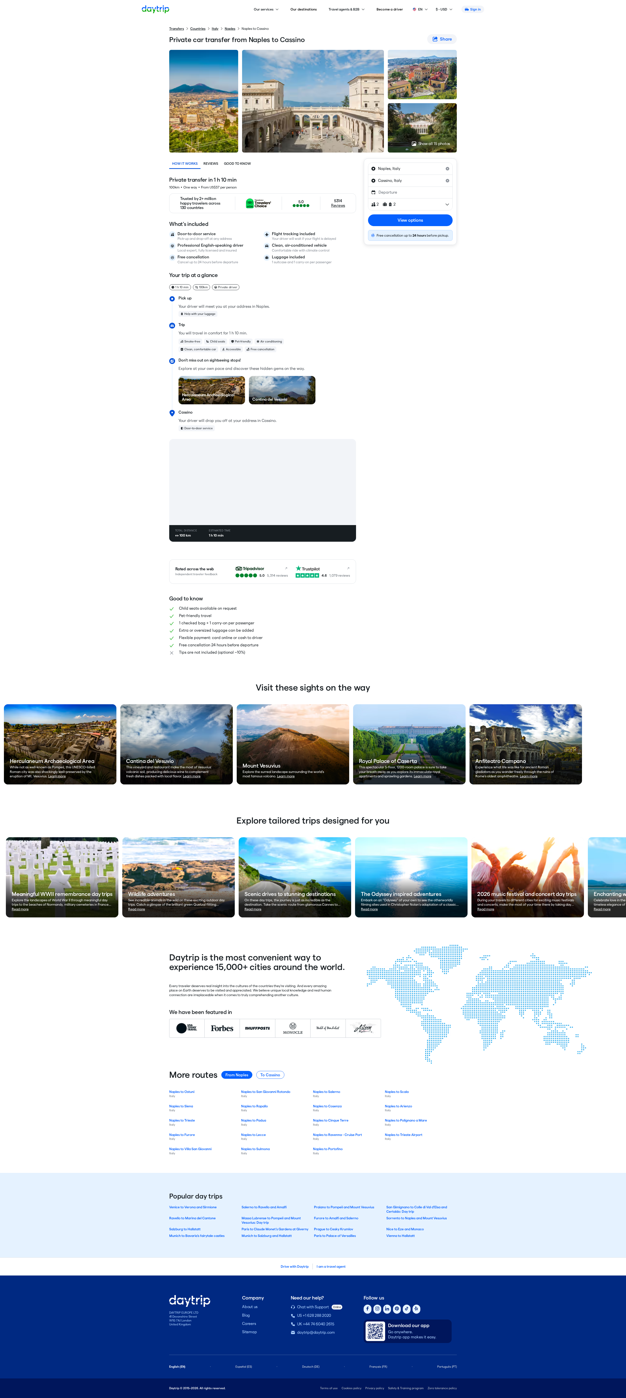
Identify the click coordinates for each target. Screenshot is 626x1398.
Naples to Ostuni (181, 1092)
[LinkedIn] (387, 1309)
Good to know (237, 163)
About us (249, 1307)
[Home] (155, 9)
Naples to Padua (253, 1120)
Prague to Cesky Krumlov (333, 1229)
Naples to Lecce (253, 1135)
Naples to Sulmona (255, 1149)
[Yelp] (416, 1309)
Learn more (57, 776)
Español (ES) (243, 1366)
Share (446, 39)
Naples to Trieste (182, 1120)
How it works (185, 163)
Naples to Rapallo (254, 1106)
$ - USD (441, 9)
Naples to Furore (182, 1135)
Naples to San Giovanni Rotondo (265, 1092)
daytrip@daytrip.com (316, 1332)
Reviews (210, 163)
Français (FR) (378, 1366)
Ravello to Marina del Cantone (192, 1218)
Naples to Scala (397, 1092)
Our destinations (304, 9)
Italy (215, 29)
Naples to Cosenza (327, 1106)
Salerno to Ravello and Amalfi (264, 1207)
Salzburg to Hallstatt (185, 1229)
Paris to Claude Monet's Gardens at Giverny (275, 1229)
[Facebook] (367, 1309)
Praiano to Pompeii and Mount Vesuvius (344, 1207)
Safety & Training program (406, 1388)
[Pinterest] (397, 1309)
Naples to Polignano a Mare (406, 1120)
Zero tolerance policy (442, 1388)
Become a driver (390, 9)
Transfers (176, 29)
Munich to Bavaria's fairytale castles (196, 1236)
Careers (249, 1323)
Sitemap (249, 1332)
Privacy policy (374, 1388)
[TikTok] (407, 1309)
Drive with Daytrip (295, 1266)
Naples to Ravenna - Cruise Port (337, 1135)
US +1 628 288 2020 (314, 1315)
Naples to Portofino (328, 1149)
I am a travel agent (331, 1266)
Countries (197, 29)
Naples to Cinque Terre (330, 1120)
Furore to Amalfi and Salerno (336, 1218)
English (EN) (177, 1366)
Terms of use (329, 1388)
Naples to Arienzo (398, 1106)
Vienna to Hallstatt (400, 1236)
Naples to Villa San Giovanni (190, 1149)
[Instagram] (377, 1309)
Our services (263, 9)
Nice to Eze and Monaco (405, 1229)
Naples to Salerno (326, 1092)
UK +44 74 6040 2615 (315, 1324)
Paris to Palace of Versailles (335, 1236)
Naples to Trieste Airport (403, 1135)
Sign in (475, 9)
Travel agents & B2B (344, 9)
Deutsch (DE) (310, 1366)
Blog (246, 1315)
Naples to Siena (181, 1106)
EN (420, 9)
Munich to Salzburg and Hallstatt (267, 1236)
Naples (230, 29)
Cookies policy (351, 1388)
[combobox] (410, 169)
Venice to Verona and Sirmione (193, 1207)
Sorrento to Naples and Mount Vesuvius (416, 1218)
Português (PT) (447, 1366)
